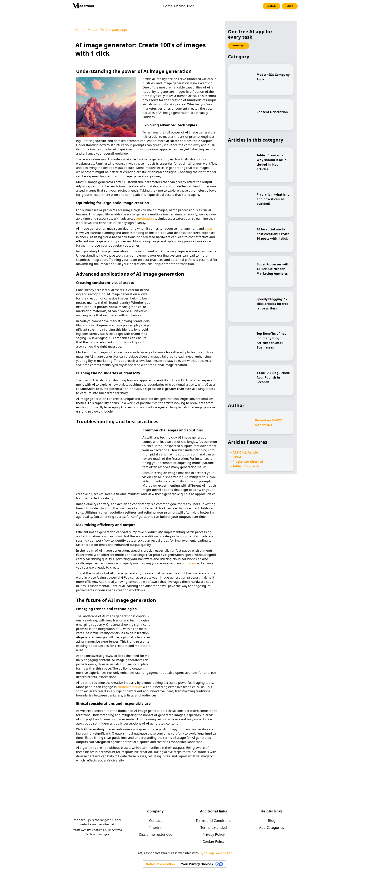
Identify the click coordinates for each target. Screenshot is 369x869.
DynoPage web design (216, 853)
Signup (272, 6)
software (189, 563)
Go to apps (239, 45)
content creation (129, 687)
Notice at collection (160, 864)
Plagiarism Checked (248, 462)
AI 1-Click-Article (245, 452)
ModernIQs (263, 425)
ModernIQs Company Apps (108, 30)
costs (209, 228)
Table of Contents (246, 466)
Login (290, 6)
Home (79, 30)
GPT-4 (237, 457)
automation (145, 218)
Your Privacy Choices (197, 864)
